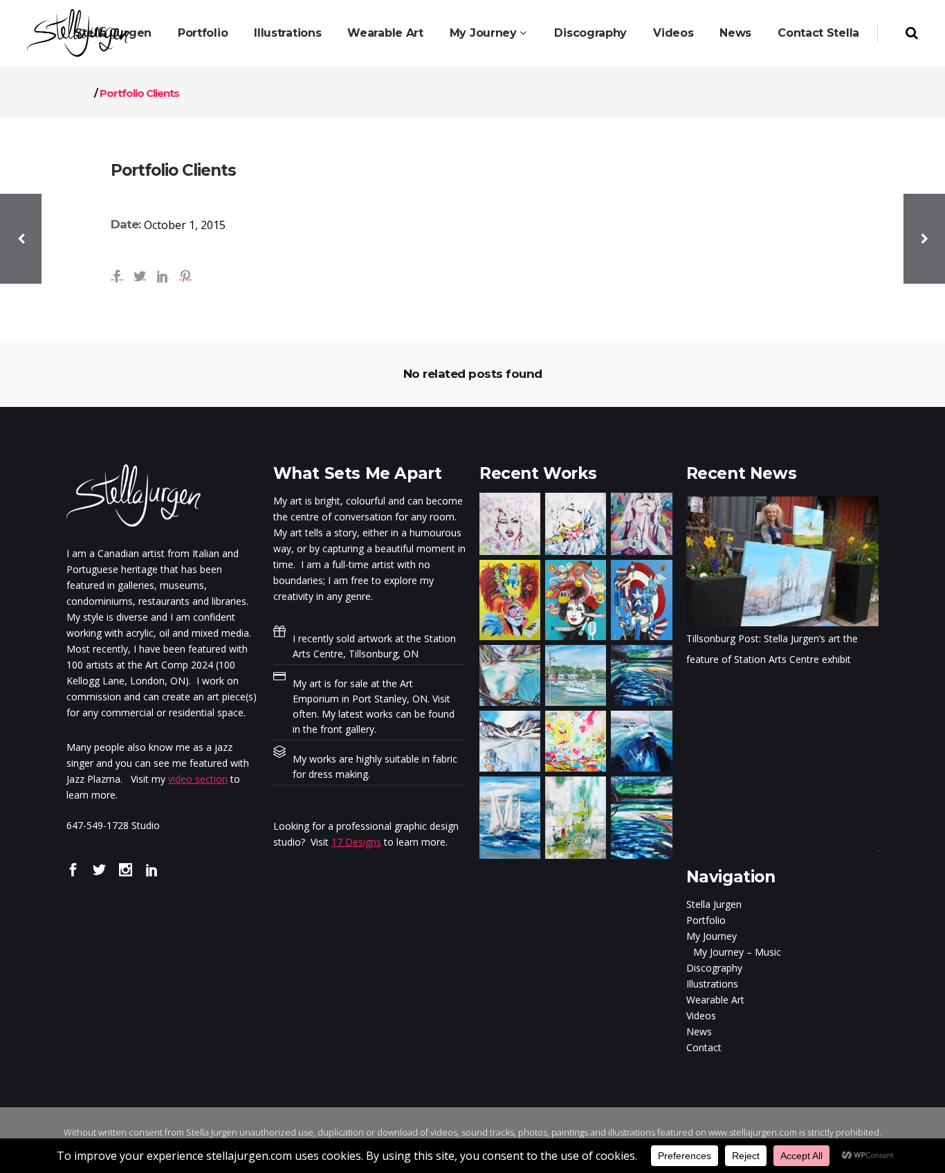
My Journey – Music (737, 951)
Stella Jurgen (714, 904)
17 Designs (356, 841)
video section (198, 778)
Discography (714, 967)
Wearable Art (715, 999)
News (699, 1031)
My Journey (711, 936)
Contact (704, 1047)
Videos (701, 1015)
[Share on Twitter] (140, 274)
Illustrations (712, 983)
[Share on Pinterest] (185, 274)
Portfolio (706, 920)
